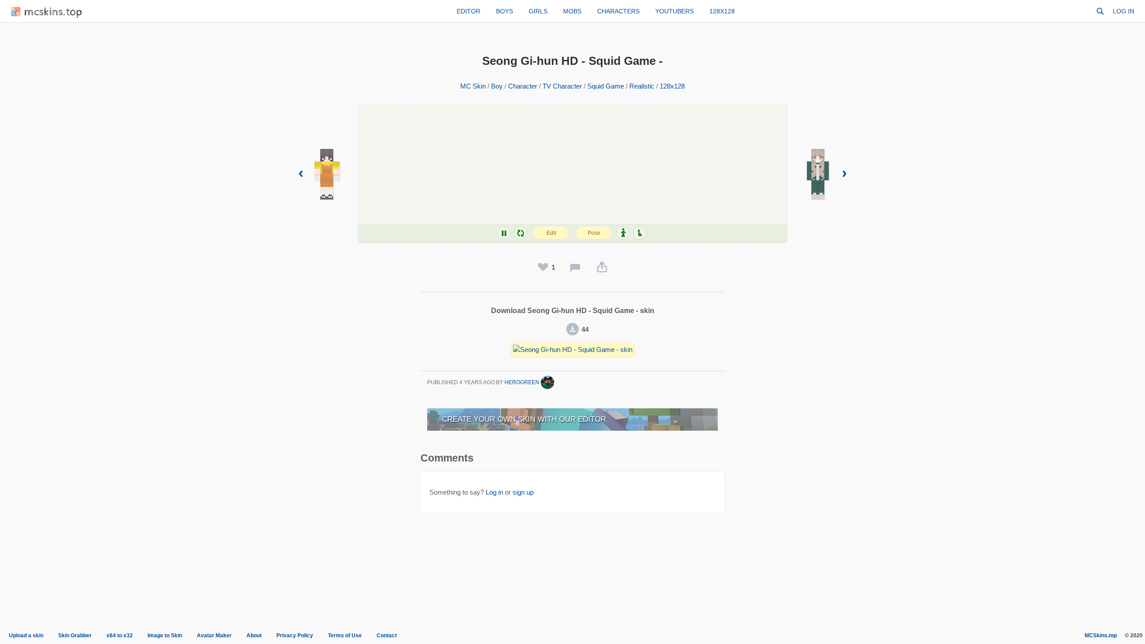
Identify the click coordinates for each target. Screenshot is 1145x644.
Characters (618, 11)
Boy (497, 86)
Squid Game (605, 86)
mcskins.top (53, 12)
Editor (468, 11)
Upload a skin (26, 635)
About (254, 635)
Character (522, 86)
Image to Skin (165, 635)
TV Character (562, 86)
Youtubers (674, 11)
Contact (387, 635)
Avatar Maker (214, 635)
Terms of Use (345, 635)
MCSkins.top (1101, 635)
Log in (1123, 11)
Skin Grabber (75, 635)
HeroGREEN (523, 382)
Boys (504, 11)
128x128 (722, 11)
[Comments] (575, 267)
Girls (538, 11)
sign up (523, 492)
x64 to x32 (119, 635)
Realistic (641, 86)
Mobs (572, 11)
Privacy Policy (294, 635)
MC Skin (473, 86)
